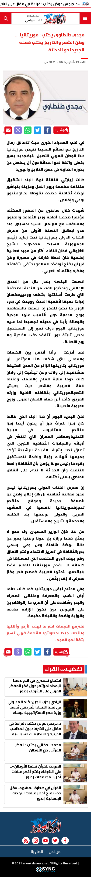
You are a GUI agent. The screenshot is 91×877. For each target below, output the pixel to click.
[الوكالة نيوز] (45, 825)
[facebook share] (47, 130)
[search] (6, 18)
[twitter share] (37, 130)
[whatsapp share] (28, 130)
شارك (59, 130)
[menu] (85, 18)
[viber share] (18, 130)
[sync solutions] (45, 871)
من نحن (54, 851)
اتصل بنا (37, 851)
